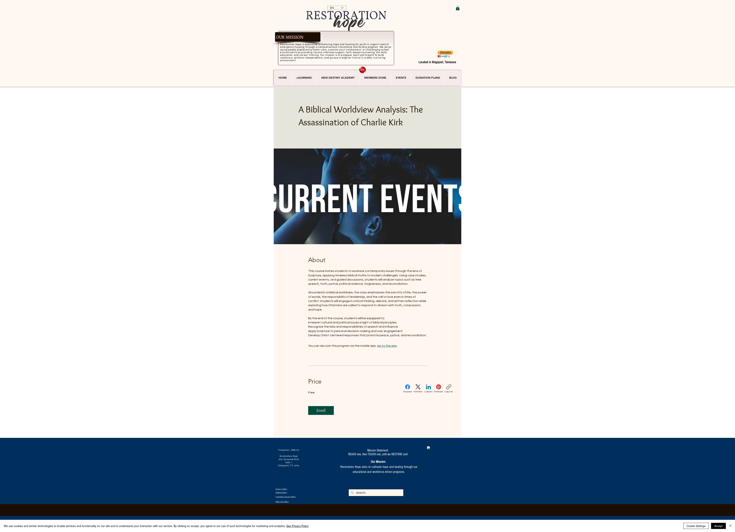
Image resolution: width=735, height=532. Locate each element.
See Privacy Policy (297, 526)
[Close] (730, 526)
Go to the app (387, 345)
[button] (458, 8)
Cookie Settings (696, 526)
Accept (718, 526)
